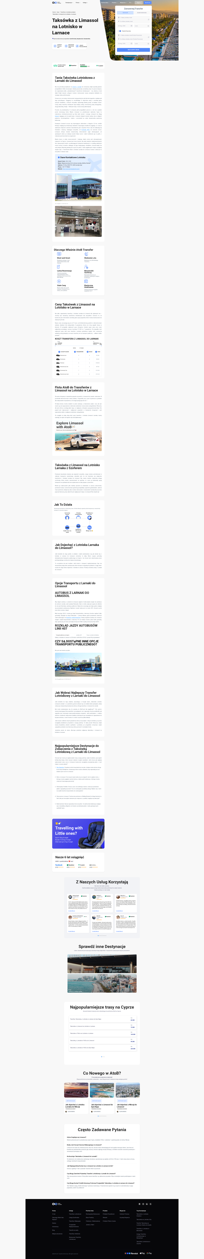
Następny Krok (133, 50)
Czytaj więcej (71, 910)
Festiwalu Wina (85, 129)
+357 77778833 (66, 167)
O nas (53, 1214)
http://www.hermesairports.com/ (71, 169)
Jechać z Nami (90, 1224)
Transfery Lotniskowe (75, 1214)
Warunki (105, 1217)
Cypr (58, 12)
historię (57, 116)
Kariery (54, 1223)
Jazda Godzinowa (141, 12)
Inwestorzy (55, 1226)
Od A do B (125, 12)
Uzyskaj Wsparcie (125, 1217)
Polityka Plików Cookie (109, 1221)
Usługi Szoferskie (74, 1217)
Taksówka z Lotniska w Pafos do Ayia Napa (82, 1047)
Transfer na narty (73, 1230)
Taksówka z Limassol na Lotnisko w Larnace (82, 1026)
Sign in (138, 2)
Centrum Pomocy (124, 1214)
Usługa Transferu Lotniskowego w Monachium (141, 1236)
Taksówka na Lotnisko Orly (144, 1219)
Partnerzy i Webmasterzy (93, 1221)
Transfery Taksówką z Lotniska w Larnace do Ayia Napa (85, 1019)
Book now (147, 2)
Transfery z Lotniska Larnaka (67, 12)
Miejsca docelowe (57, 1234)
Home (54, 12)
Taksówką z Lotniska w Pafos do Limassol (82, 1040)
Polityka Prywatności (109, 1214)
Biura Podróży (90, 1217)
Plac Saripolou (60, 767)
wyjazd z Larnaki (76, 87)
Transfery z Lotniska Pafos (74, 972)
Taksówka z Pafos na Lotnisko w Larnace (81, 1033)
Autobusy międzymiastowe (73, 617)
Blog (53, 1230)
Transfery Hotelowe (74, 1234)
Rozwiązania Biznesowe (93, 1214)
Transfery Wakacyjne (75, 1221)
